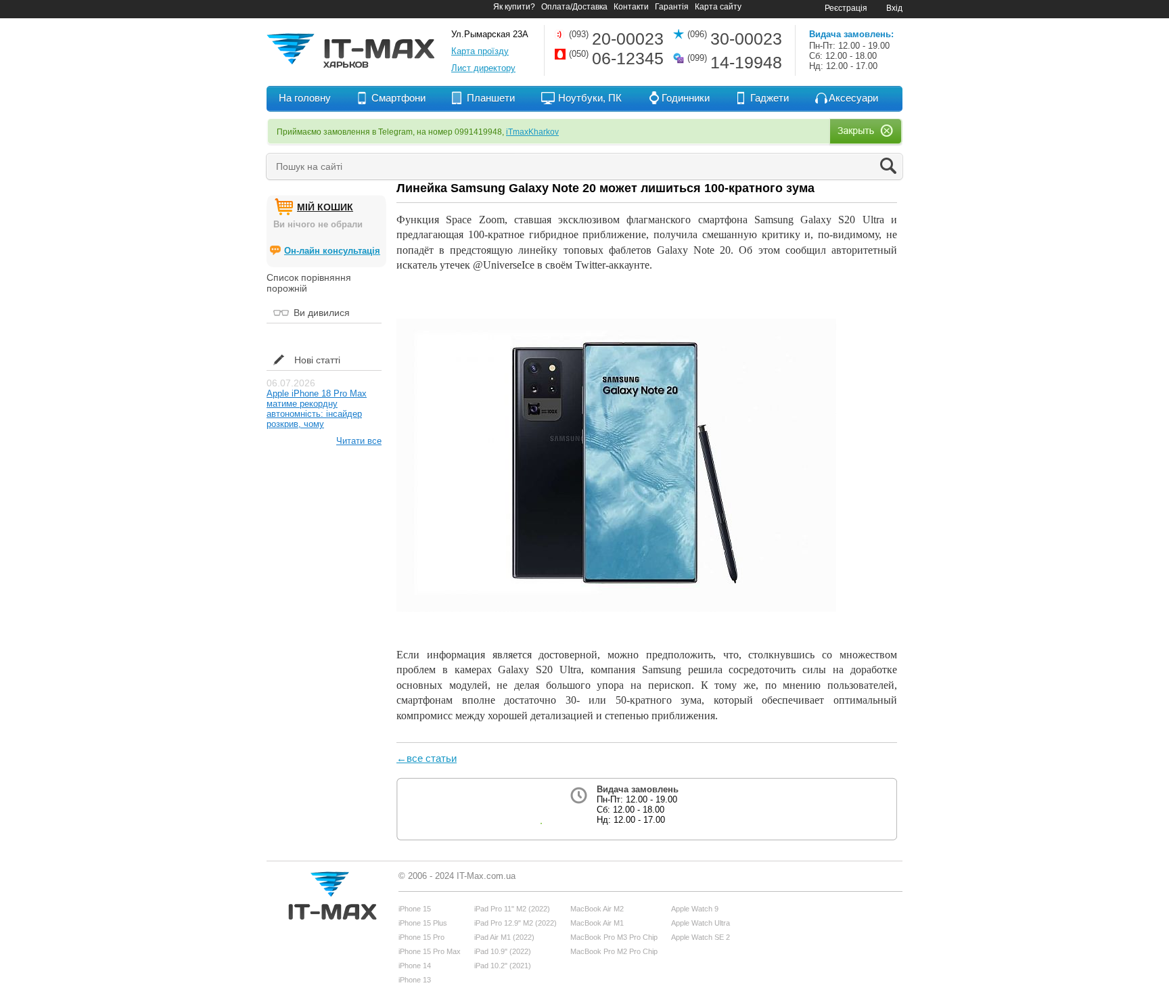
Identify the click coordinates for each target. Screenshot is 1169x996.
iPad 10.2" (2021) (502, 965)
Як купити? (514, 7)
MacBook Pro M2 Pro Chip (614, 951)
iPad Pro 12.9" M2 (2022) (515, 923)
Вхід (894, 8)
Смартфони (398, 98)
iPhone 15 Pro (421, 937)
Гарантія (672, 7)
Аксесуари (853, 98)
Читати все (359, 441)
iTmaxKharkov (532, 132)
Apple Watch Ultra (700, 923)
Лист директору (483, 68)
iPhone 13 (414, 980)
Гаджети (769, 98)
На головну (305, 98)
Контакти (631, 7)
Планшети (491, 98)
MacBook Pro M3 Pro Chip (614, 937)
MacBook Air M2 (597, 909)
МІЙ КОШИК (325, 207)
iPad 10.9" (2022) (502, 951)
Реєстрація (846, 8)
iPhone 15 (414, 909)
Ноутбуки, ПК (590, 98)
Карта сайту (718, 7)
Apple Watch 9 (694, 909)
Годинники (686, 98)
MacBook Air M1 (597, 923)
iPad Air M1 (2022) (504, 937)
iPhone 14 (414, 965)
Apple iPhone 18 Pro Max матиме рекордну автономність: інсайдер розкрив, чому (317, 408)
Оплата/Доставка (574, 7)
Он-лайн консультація (332, 251)
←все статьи (426, 758)
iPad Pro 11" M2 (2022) (512, 909)
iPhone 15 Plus (422, 923)
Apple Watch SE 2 (700, 937)
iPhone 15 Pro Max (429, 951)
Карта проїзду (480, 51)
